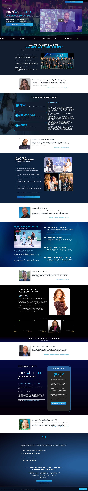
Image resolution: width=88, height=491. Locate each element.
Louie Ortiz (42, 330)
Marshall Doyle (57, 330)
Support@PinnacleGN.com (34, 400)
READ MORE (39, 489)
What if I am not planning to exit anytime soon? (34, 450)
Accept (83, 489)
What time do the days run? (29, 460)
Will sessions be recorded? (30, 457)
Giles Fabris (27, 330)
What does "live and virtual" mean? (32, 453)
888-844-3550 (26, 400)
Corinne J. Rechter (71, 330)
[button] (14, 325)
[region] (44, 489)
